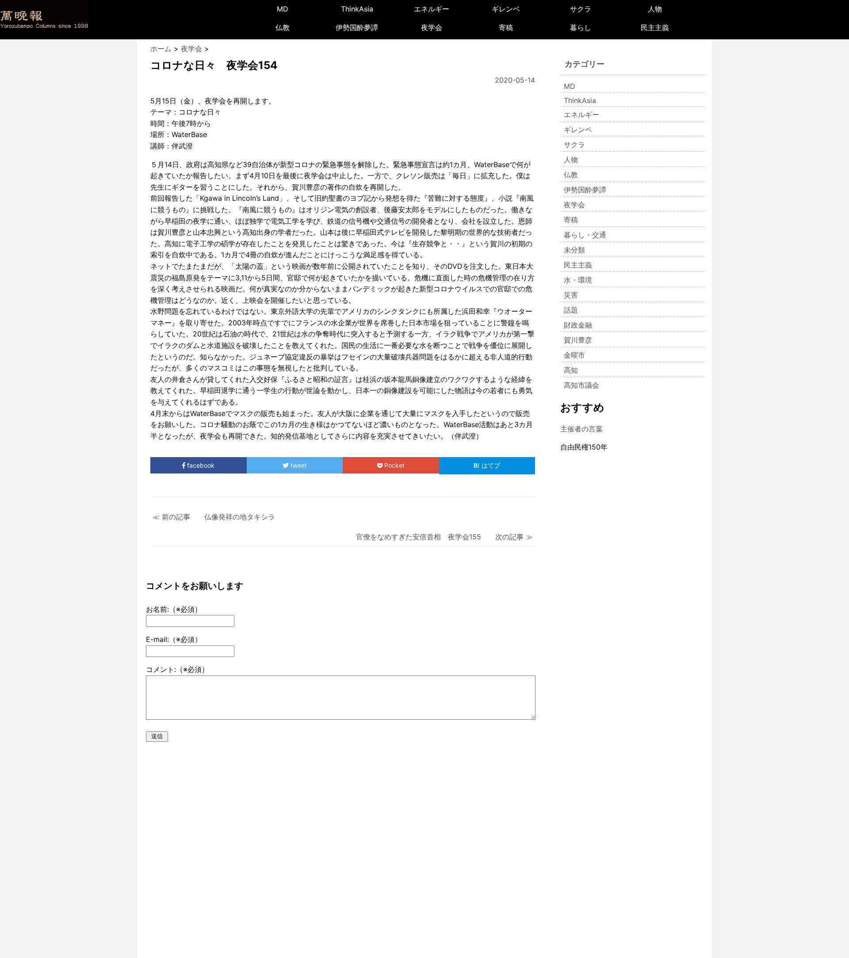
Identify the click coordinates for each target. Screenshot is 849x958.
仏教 (282, 27)
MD (282, 8)
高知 (571, 370)
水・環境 (578, 279)
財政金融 (578, 325)
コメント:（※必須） (177, 669)
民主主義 (655, 27)
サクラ (580, 8)
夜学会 (431, 27)
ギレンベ (506, 8)
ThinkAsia (357, 8)
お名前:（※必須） (174, 609)
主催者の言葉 (581, 428)
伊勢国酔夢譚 (357, 27)
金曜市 (574, 355)
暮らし (580, 27)
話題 (571, 309)
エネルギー (431, 8)
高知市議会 (581, 385)
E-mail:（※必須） (174, 639)
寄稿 (506, 27)
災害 (571, 294)
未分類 (574, 249)
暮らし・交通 (585, 234)
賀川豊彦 (578, 340)
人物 (655, 8)
